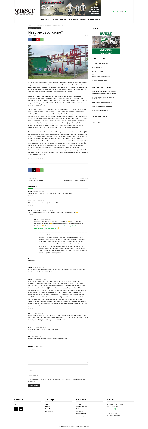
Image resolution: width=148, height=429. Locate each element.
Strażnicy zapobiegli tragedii (99, 80)
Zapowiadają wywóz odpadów (104, 102)
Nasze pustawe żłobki (98, 67)
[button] (123, 11)
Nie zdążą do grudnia (97, 71)
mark (93, 91)
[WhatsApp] (42, 39)
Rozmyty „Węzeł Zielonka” (35, 180)
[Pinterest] (38, 39)
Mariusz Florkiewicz (34, 210)
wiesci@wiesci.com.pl (117, 409)
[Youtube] (117, 11)
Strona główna (31, 25)
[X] (34, 39)
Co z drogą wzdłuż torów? (103, 110)
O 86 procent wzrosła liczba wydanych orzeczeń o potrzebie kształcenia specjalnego (105, 75)
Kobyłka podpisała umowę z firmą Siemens (76, 180)
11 (87, 35)
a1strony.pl (86, 426)
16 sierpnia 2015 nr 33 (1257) (44, 25)
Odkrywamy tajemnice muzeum (100, 63)
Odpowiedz (30, 195)
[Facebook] (113, 11)
